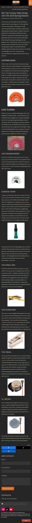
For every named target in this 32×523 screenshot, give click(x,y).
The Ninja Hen (10, 271)
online (8, 86)
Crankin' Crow (25, 202)
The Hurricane (15, 322)
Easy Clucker (7, 113)
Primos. (25, 402)
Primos (4, 360)
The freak (8, 360)
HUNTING (9, 7)
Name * (4, 459)
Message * (4, 475)
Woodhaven (5, 273)
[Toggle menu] (30, 2)
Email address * (6, 467)
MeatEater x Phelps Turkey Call (13, 68)
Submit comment (8, 488)
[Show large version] (16, 97)
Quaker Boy (6, 200)
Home (3, 7)
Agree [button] (26, 520)
